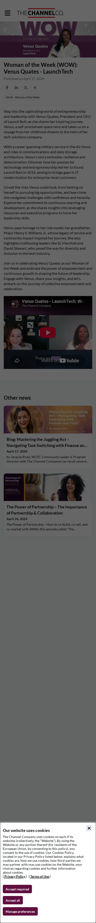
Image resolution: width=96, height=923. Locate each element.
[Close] (89, 828)
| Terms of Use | (40, 876)
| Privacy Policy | (15, 876)
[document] (48, 872)
